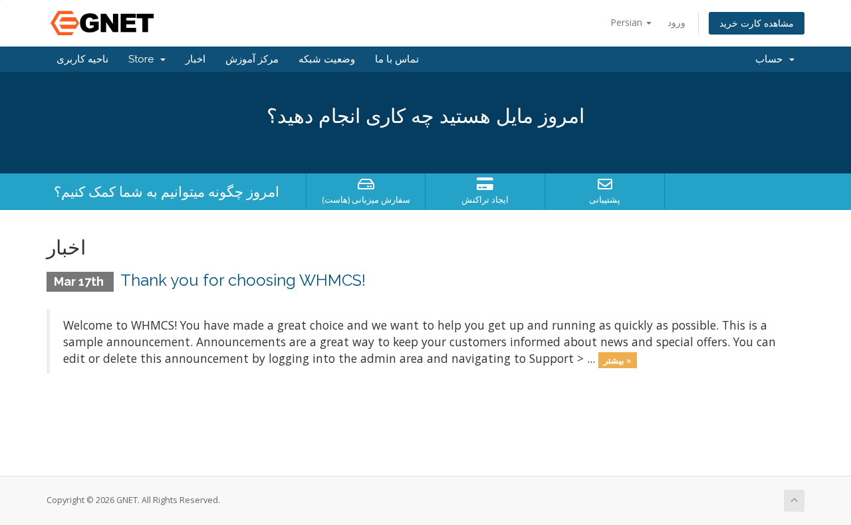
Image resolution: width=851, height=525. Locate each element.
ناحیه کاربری (82, 59)
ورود (676, 22)
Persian (627, 22)
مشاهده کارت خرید (756, 23)
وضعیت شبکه (327, 59)
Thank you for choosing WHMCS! (243, 280)
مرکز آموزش (252, 59)
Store (143, 59)
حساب (771, 59)
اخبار (195, 59)
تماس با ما (397, 59)
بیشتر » (618, 360)
